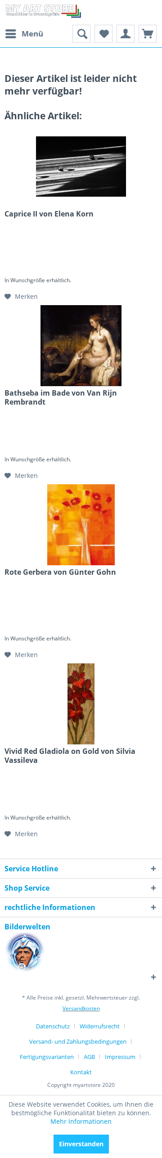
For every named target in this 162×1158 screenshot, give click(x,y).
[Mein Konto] (126, 34)
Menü (32, 33)
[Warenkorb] (148, 34)
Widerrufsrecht (100, 1026)
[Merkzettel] (103, 34)
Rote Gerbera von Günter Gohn (60, 572)
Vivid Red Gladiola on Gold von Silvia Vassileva (69, 756)
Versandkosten (81, 1008)
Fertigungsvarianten (47, 1057)
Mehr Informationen (81, 1121)
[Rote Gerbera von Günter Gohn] (81, 524)
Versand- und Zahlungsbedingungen (77, 1041)
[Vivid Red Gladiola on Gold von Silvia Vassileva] (81, 703)
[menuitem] (24, 34)
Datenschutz (53, 1026)
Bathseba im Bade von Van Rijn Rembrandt (60, 397)
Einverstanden (81, 1144)
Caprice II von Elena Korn (49, 214)
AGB (89, 1057)
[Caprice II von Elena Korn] (81, 166)
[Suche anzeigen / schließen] (81, 34)
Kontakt (81, 1072)
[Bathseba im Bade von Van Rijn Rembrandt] (81, 345)
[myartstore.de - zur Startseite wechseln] (42, 12)
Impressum (120, 1057)
